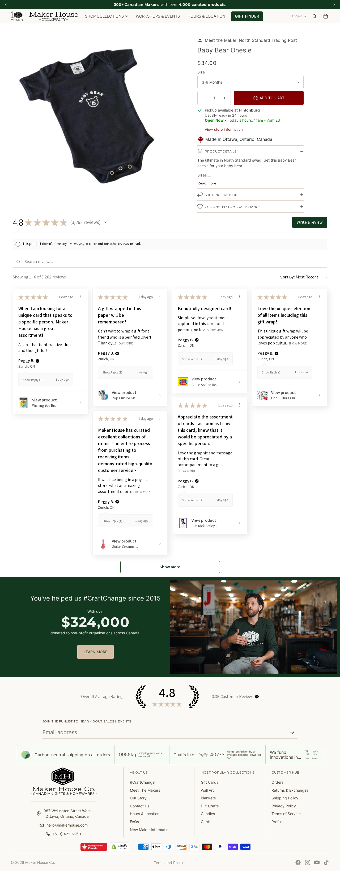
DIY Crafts (210, 806)
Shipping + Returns (222, 195)
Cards (206, 821)
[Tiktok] (326, 862)
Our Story (138, 798)
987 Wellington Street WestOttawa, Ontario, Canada (67, 813)
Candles (208, 813)
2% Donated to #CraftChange (233, 207)
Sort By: (287, 277)
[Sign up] (292, 732)
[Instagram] (307, 862)
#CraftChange (142, 782)
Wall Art (207, 790)
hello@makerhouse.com (67, 825)
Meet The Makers (145, 790)
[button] (105, 222)
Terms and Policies (170, 862)
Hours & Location (144, 813)
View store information (224, 129)
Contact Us (139, 806)
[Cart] (326, 16)
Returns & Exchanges (289, 790)
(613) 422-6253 (67, 834)
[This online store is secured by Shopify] (119, 847)
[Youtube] (317, 862)
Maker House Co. (40, 862)
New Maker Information (150, 829)
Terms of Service (286, 813)
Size (201, 72)
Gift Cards (209, 782)
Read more (206, 183)
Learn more (95, 652)
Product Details (220, 151)
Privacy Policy (283, 806)
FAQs (134, 821)
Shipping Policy (284, 798)
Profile (276, 821)
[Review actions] (80, 296)
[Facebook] (298, 862)
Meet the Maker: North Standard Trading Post (251, 40)
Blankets (208, 798)
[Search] (314, 16)
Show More (124, 343)
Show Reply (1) (32, 380)
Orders (277, 782)
